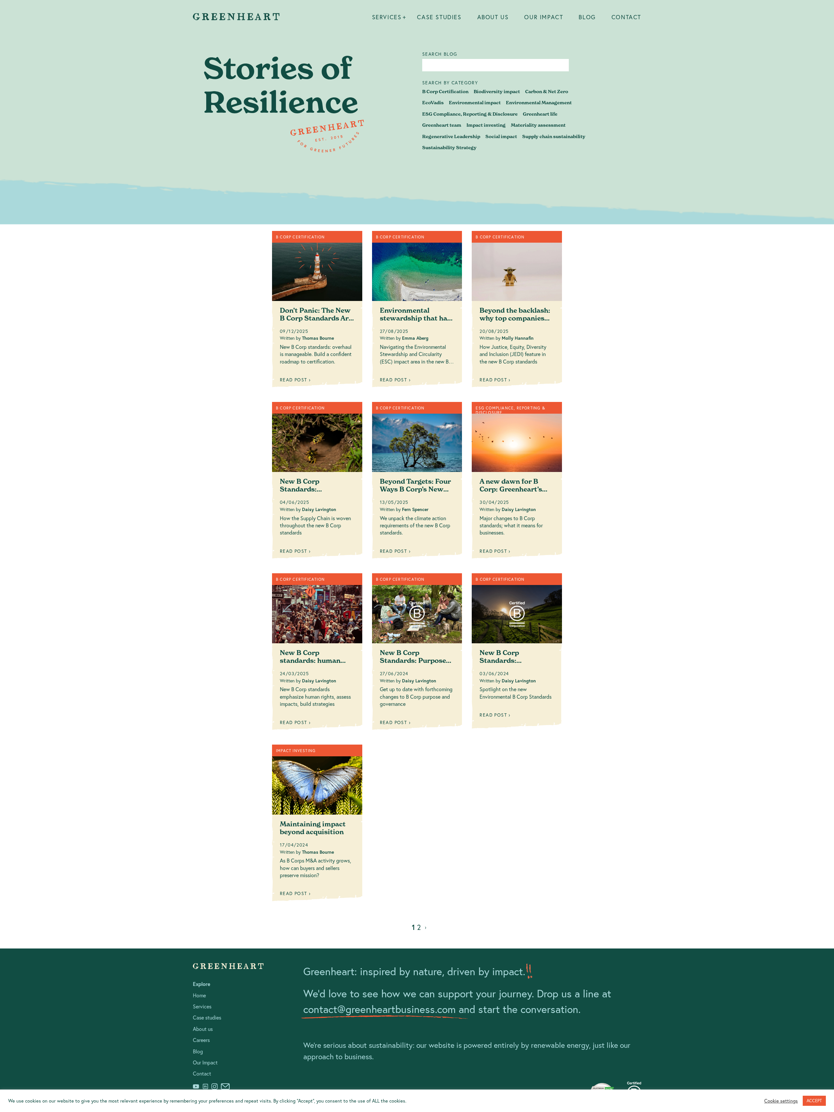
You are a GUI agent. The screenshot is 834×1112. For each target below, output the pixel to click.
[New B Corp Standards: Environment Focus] (517, 653)
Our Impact (543, 17)
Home (199, 995)
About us (493, 17)
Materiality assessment (538, 125)
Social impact (501, 136)
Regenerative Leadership (451, 136)
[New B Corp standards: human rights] (317, 654)
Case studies (439, 17)
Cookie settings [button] (781, 1101)
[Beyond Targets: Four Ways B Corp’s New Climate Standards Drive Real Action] (417, 482)
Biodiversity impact (497, 91)
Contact (626, 17)
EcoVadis (433, 103)
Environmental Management (539, 103)
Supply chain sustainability (553, 136)
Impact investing (486, 125)
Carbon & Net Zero (546, 91)
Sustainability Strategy (449, 147)
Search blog (439, 54)
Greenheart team (441, 125)
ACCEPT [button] (814, 1101)
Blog (587, 17)
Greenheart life (540, 114)
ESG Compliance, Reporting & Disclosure (470, 114)
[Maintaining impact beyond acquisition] (317, 825)
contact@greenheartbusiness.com (379, 1009)
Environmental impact (475, 103)
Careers (201, 1039)
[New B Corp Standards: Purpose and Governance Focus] (417, 654)
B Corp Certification (445, 91)
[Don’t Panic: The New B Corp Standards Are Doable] (317, 311)
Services (387, 17)
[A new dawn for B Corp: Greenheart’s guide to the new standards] (517, 482)
